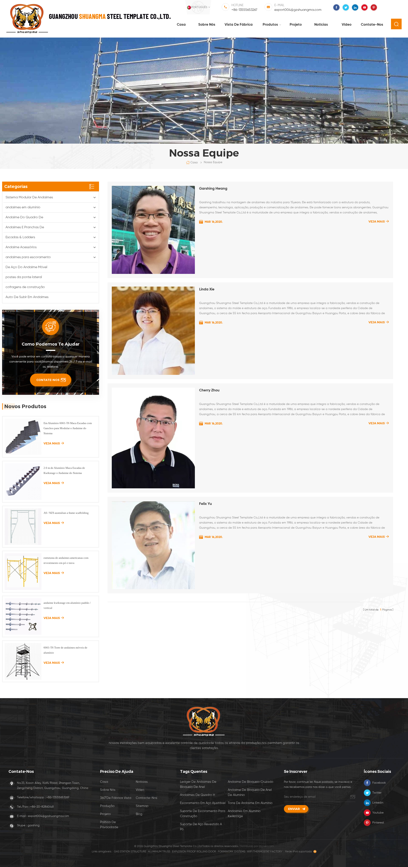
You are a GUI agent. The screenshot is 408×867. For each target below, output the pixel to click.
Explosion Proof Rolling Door (194, 851)
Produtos (270, 25)
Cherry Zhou (209, 390)
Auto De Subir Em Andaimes (27, 297)
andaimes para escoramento (28, 257)
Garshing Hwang (213, 188)
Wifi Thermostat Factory (264, 851)
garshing (34, 825)
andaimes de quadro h (197, 795)
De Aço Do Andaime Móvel (26, 267)
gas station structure (130, 851)
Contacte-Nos (146, 798)
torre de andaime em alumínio (250, 803)
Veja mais (376, 221)
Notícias (321, 25)
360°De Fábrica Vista (115, 798)
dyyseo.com (266, 846)
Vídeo (346, 25)
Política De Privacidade (109, 825)
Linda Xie (206, 289)
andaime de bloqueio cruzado (250, 781)
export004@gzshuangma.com (298, 10)
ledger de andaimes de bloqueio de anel (198, 784)
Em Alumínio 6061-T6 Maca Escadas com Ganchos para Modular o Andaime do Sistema (68, 428)
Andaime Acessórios (21, 247)
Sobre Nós (107, 789)
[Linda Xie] (153, 331)
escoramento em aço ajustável (202, 803)
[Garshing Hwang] (153, 230)
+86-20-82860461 (42, 806)
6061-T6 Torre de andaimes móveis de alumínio (65, 650)
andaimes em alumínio (23, 207)
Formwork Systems (231, 851)
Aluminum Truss (159, 851)
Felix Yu (205, 504)
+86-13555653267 (244, 10)
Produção (107, 806)
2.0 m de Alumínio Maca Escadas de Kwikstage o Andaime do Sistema (64, 470)
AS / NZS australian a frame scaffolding (66, 512)
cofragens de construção (25, 287)
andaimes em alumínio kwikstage (244, 814)
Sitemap (142, 806)
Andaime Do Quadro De (24, 217)
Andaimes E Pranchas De (25, 227)
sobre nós (206, 25)
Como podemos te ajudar (50, 344)
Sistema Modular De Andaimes (29, 197)
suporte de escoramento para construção (202, 814)
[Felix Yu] (153, 545)
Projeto (296, 25)
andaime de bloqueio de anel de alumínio (250, 792)
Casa (181, 25)
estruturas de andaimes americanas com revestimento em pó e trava (66, 560)
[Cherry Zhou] (153, 438)
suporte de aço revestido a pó (201, 827)
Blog (139, 814)
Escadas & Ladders (20, 237)
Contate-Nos (372, 25)
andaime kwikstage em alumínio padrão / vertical (67, 605)
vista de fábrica (239, 25)
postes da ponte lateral (24, 277)
